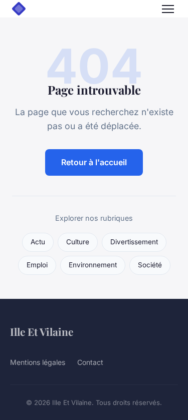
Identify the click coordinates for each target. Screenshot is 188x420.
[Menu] (168, 9)
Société (150, 265)
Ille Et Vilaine (41, 331)
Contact (90, 362)
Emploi (37, 265)
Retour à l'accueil (94, 162)
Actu (38, 242)
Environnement (93, 265)
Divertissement (134, 242)
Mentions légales (37, 362)
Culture (77, 242)
